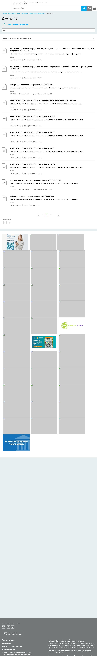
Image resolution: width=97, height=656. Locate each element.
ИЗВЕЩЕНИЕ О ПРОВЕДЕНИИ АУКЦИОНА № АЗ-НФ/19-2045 (32, 116)
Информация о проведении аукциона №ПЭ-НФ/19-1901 (31, 85)
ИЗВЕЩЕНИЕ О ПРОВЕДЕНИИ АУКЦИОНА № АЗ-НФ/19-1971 (32, 132)
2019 (4, 30)
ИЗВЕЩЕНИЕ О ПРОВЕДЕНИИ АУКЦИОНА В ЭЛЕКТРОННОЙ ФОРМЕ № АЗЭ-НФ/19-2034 (43, 100)
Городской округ (8, 640)
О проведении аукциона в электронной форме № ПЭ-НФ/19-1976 (35, 180)
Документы (6, 643)
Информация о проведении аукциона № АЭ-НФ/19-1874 (32, 196)
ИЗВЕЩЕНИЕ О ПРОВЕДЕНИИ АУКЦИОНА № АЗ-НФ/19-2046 (32, 164)
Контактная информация (12, 646)
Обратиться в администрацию (15, 633)
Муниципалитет (8, 649)
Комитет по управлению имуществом (17, 38)
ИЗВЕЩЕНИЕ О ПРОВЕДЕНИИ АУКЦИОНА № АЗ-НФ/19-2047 (32, 148)
